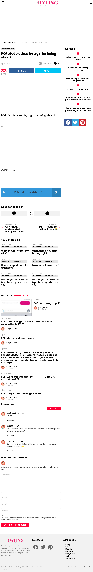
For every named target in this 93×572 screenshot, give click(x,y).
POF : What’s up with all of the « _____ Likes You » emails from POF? (29, 378)
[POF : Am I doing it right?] (16, 307)
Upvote (14, 213)
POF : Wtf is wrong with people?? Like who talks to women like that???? (28, 323)
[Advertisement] (47, 23)
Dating (67, 545)
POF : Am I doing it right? (47, 303)
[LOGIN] (91, 3)
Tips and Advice (19, 247)
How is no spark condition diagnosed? (15, 266)
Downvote (47, 213)
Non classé (69, 551)
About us (78, 567)
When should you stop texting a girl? (44, 252)
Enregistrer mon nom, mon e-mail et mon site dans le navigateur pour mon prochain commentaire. (28, 519)
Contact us (88, 567)
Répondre (10, 420)
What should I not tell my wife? (15, 252)
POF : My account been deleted (18, 338)
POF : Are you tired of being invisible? (21, 393)
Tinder (67, 556)
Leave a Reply (54, 408)
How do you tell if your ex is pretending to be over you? (14, 282)
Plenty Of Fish (21, 295)
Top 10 (70, 567)
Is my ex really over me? (45, 265)
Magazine (6, 247)
